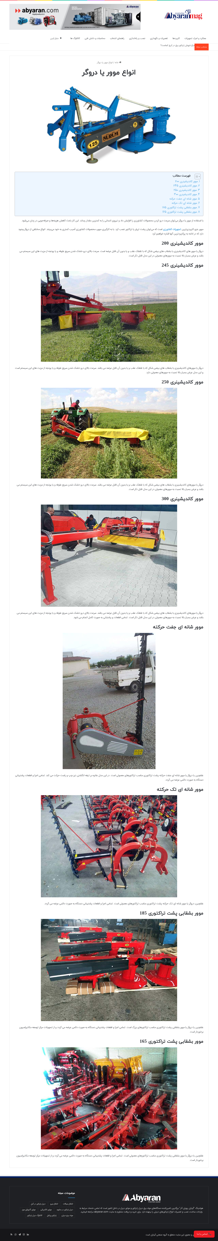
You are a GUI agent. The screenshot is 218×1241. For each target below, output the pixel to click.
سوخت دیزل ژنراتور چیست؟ (181, 45)
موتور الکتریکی (46, 1209)
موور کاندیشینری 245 (185, 186)
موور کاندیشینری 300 (185, 194)
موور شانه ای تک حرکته (184, 203)
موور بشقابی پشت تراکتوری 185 (179, 207)
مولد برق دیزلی (67, 1215)
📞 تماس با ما (204, 1234)
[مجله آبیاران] (183, 14)
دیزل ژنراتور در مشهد (65, 1209)
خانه (117, 63)
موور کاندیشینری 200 (186, 181)
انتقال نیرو (54, 1204)
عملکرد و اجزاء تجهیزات (195, 38)
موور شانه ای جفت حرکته (183, 199)
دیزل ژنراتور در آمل (38, 1204)
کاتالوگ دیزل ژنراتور (34, 1215)
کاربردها (176, 38)
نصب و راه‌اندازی (137, 38)
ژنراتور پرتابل (52, 1215)
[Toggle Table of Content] (196, 176)
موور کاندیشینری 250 (185, 190)
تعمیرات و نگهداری (159, 38)
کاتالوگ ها (75, 38)
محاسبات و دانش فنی (95, 38)
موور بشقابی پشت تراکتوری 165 (179, 212)
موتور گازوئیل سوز (29, 1209)
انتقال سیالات (68, 1204)
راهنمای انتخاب (117, 38)
